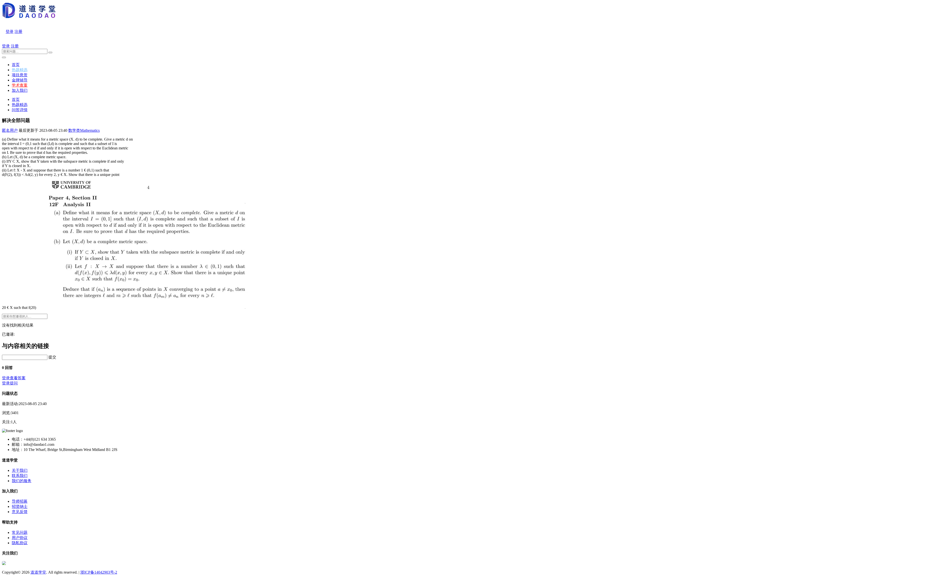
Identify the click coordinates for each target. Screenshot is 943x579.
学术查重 (20, 85)
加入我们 (20, 90)
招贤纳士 (20, 506)
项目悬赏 (20, 75)
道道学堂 (38, 572)
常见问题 (20, 532)
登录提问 (10, 383)
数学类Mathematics (84, 130)
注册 (18, 31)
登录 (10, 31)
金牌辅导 (20, 80)
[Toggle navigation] (4, 57)
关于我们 (20, 470)
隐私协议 (20, 543)
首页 (16, 65)
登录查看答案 (14, 378)
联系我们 (20, 476)
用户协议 (20, 538)
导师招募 (20, 501)
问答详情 (20, 110)
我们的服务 (21, 481)
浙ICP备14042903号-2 (98, 572)
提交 (52, 357)
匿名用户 (10, 130)
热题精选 (20, 70)
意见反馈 (20, 512)
